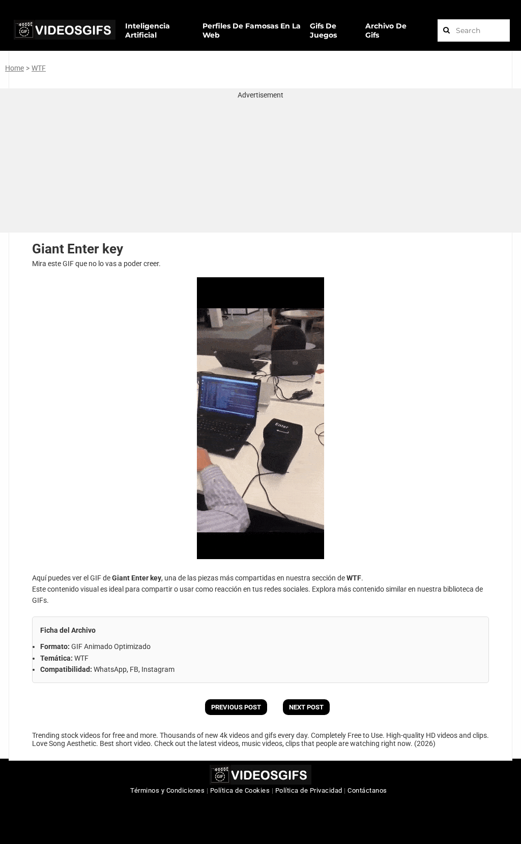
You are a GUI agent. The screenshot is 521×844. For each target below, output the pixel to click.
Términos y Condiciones (167, 790)
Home (14, 68)
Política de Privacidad (308, 790)
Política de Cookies (240, 790)
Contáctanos (367, 790)
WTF (39, 68)
